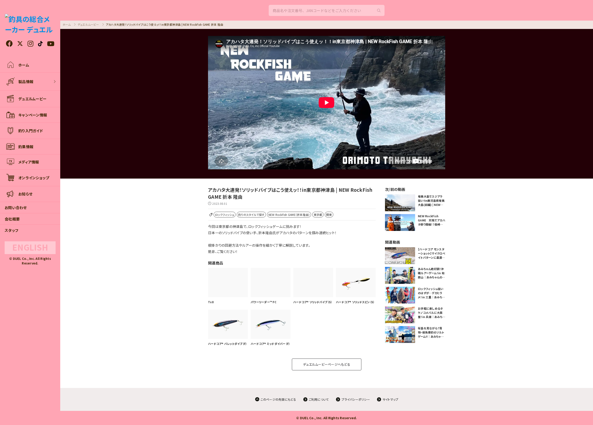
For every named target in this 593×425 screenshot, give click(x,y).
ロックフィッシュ (224, 215)
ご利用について (319, 399)
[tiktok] (40, 43)
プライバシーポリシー (355, 399)
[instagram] (30, 44)
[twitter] (20, 44)
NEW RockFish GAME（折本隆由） (289, 215)
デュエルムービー (88, 24)
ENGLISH (30, 247)
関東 (329, 215)
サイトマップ (390, 399)
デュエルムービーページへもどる (326, 364)
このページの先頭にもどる (278, 399)
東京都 (318, 215)
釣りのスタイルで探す (251, 215)
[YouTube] (50, 43)
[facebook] (9, 43)
